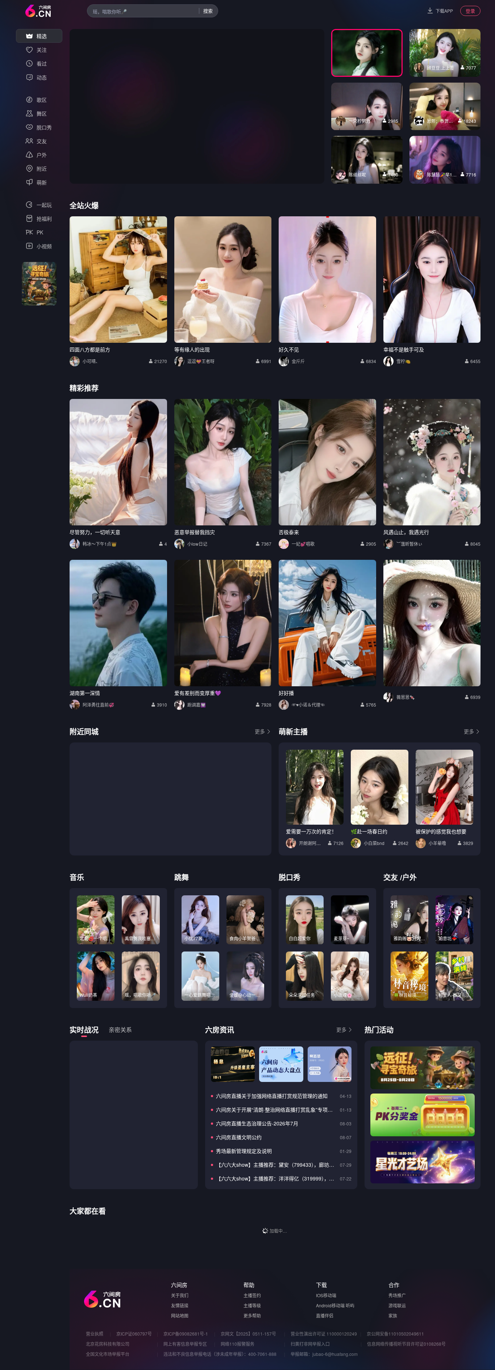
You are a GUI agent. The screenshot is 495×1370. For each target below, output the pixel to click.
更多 (260, 731)
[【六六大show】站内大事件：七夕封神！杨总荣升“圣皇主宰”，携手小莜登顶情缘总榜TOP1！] (233, 1064)
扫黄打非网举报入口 (310, 1344)
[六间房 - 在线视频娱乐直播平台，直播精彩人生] (38, 11)
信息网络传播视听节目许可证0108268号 (406, 1344)
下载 (321, 1284)
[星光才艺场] (422, 1162)
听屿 (350, 1305)
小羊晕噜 (437, 843)
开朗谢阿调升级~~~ (318, 843)
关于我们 (179, 1295)
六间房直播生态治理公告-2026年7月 (257, 1123)
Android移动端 (330, 1305)
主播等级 (252, 1305)
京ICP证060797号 (134, 1334)
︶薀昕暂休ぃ (409, 544)
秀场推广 (397, 1295)
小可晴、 (91, 361)
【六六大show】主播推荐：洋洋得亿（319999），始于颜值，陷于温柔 (276, 1178)
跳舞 (181, 877)
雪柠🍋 (403, 361)
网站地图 (179, 1315)
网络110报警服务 (237, 1344)
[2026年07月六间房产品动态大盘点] (281, 1064)
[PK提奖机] (422, 1115)
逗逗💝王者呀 (201, 361)
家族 (392, 1315)
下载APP (444, 11)
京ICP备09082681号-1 (185, 1334)
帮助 (249, 1284)
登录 (470, 10)
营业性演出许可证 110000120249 (324, 1334)
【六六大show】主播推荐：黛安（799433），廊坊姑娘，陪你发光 (276, 1164)
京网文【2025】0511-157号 (248, 1334)
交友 (390, 877)
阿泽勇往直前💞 (98, 704)
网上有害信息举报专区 (185, 1344)
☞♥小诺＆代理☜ (308, 704)
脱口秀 (289, 877)
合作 (393, 1284)
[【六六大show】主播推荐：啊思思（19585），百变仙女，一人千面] (330, 1064)
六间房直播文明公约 (239, 1137)
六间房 (179, 1284)
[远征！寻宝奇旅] (422, 1067)
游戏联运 (397, 1305)
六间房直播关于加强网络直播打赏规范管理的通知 (272, 1095)
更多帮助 (252, 1315)
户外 (409, 877)
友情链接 (179, 1305)
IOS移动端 (326, 1295)
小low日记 (197, 544)
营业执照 (94, 1334)
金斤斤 (298, 361)
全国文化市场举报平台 (107, 1354)
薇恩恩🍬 (405, 697)
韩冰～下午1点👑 (100, 544)
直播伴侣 (324, 1315)
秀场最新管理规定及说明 (244, 1150)
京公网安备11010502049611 (395, 1334)
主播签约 (252, 1295)
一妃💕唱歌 (303, 544)
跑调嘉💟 (196, 704)
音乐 (77, 877)
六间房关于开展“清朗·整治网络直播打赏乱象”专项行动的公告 (276, 1109)
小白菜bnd (374, 843)
